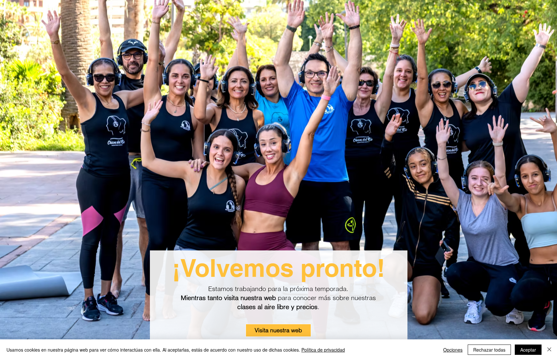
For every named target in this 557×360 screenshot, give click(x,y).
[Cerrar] (549, 350)
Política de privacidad (323, 349)
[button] (278, 330)
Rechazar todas (489, 349)
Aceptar (528, 349)
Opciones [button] (453, 349)
